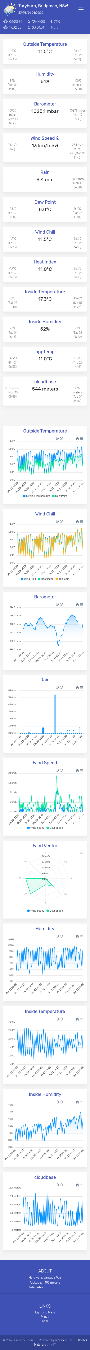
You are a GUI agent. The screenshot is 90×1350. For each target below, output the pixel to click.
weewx (59, 1340)
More (55, 27)
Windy (45, 1316)
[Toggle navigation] (81, 9)
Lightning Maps (45, 1312)
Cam (45, 1321)
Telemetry (36, 1287)
